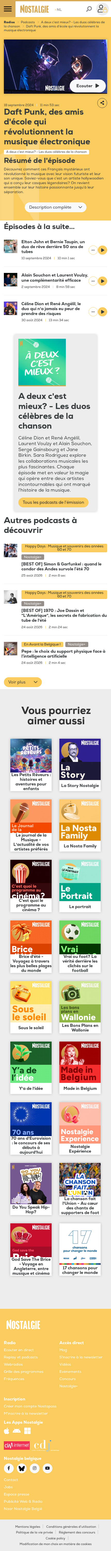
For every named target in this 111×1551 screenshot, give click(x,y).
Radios (9, 22)
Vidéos (65, 1364)
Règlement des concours (77, 1532)
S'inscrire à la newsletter (80, 1357)
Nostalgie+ (68, 1386)
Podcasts (28, 22)
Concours (67, 1379)
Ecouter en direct (19, 1350)
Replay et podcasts (21, 1357)
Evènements (70, 1371)
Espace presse (16, 1494)
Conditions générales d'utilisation (71, 1527)
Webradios (13, 1364)
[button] (55, 207)
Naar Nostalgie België (23, 1509)
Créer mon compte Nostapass (30, 1406)
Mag (63, 1350)
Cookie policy (55, 1538)
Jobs (8, 1487)
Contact (11, 1480)
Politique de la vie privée (34, 1532)
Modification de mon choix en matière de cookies (56, 1544)
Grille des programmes (23, 1371)
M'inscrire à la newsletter (26, 1413)
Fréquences (14, 1379)
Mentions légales (27, 1527)
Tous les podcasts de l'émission (53, 502)
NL (58, 9)
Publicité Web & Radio (23, 1501)
